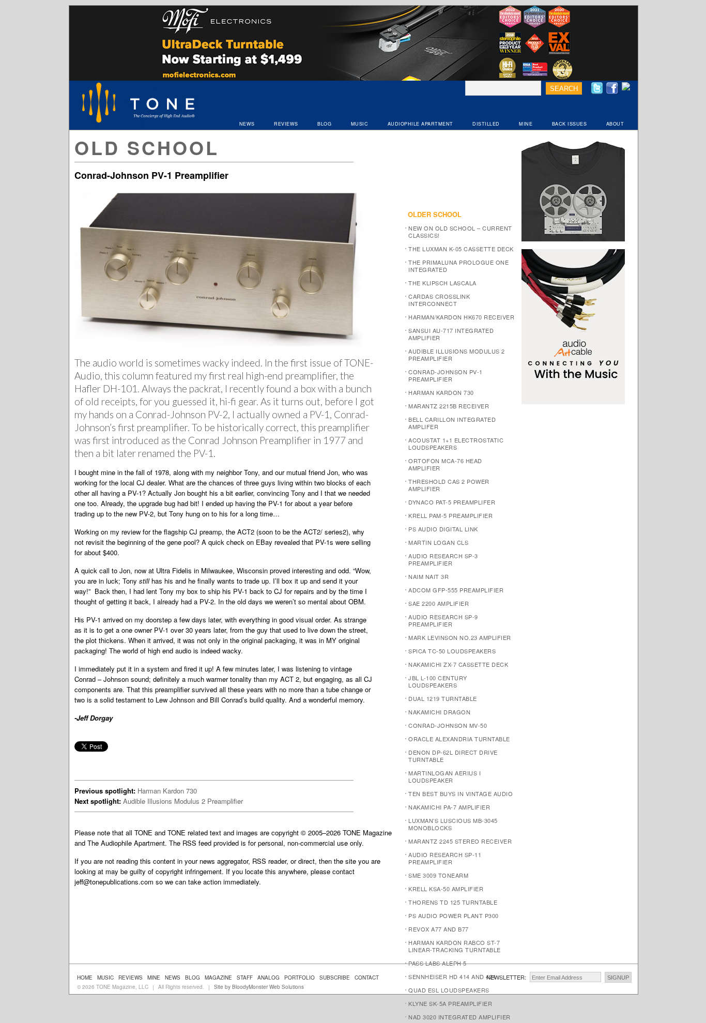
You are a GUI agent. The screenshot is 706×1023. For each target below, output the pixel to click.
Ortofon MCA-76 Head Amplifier (445, 464)
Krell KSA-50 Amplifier (445, 888)
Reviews (130, 977)
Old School (146, 147)
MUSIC (360, 123)
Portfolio (299, 977)
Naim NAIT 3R (428, 576)
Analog (268, 977)
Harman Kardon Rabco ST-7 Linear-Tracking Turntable (454, 946)
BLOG (324, 123)
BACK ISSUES (569, 123)
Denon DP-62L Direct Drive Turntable (453, 756)
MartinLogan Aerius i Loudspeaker (444, 776)
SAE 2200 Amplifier (438, 603)
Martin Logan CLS (438, 542)
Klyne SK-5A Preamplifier (450, 1003)
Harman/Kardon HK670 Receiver (461, 317)
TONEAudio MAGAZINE (139, 104)
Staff (245, 977)
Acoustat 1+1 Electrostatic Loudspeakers (455, 443)
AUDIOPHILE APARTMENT (420, 123)
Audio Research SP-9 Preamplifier (443, 620)
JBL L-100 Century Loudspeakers (437, 681)
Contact (367, 977)
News (172, 977)
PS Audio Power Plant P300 (453, 915)
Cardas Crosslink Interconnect (439, 300)
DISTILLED (486, 123)
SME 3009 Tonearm (438, 875)
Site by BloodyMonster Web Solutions (259, 986)
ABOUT (615, 123)
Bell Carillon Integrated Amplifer (452, 423)
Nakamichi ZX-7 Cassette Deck (458, 664)
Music (105, 977)
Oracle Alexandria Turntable (459, 739)
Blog (192, 977)
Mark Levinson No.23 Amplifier (459, 637)
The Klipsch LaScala (442, 283)
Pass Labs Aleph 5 (437, 963)
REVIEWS (286, 123)
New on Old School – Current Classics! (460, 231)
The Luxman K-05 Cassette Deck (461, 249)
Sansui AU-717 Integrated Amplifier (451, 334)
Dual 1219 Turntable (442, 698)
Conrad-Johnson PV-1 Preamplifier (445, 375)
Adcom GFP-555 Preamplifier (455, 590)
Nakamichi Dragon (439, 712)
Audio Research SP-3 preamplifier (443, 559)
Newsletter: (506, 977)
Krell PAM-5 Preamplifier (450, 515)
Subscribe (334, 977)
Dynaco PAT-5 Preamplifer (451, 502)
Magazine (218, 977)
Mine (153, 977)
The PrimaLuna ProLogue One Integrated (458, 265)
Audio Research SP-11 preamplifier (444, 858)
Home (85, 977)
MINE (525, 123)
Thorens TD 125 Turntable (452, 902)
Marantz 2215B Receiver (448, 406)
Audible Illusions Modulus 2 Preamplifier (183, 801)
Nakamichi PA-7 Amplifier (449, 807)
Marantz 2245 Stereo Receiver (460, 841)
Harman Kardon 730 (167, 791)
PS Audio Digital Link (443, 529)
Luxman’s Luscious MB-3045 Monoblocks (453, 824)
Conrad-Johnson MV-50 (447, 725)
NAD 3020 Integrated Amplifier (459, 1017)
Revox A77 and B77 (438, 929)
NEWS (247, 123)
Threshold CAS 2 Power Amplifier (448, 485)
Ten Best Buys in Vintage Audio (460, 793)
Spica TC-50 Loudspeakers (452, 651)
